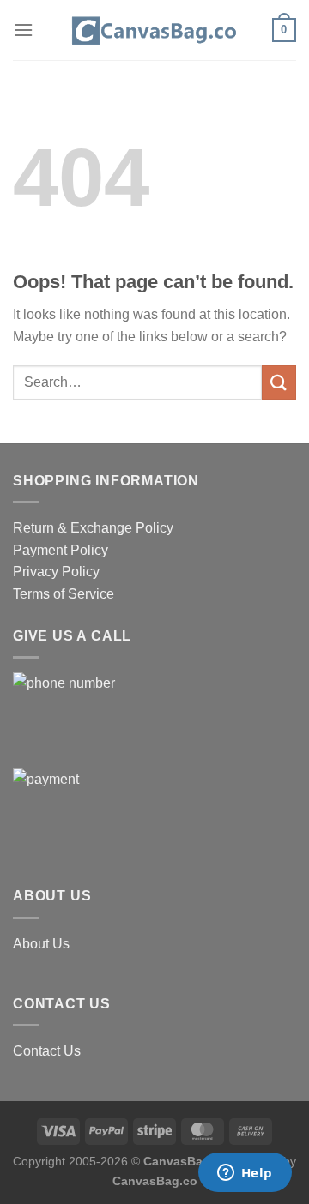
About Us (41, 943)
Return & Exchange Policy (93, 528)
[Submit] (279, 382)
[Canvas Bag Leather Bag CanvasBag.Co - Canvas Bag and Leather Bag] (154, 30)
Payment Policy (60, 550)
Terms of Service (63, 594)
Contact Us (47, 1051)
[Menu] (23, 30)
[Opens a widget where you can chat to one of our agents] (244, 1174)
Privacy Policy (56, 571)
